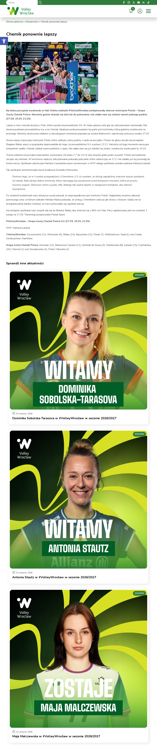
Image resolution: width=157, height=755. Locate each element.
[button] (4, 41)
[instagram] (128, 2)
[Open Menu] (148, 11)
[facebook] (123, 2)
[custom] (148, 2)
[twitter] (133, 2)
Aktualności (31, 21)
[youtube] (138, 2)
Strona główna (14, 21)
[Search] (40, 2)
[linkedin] (143, 2)
